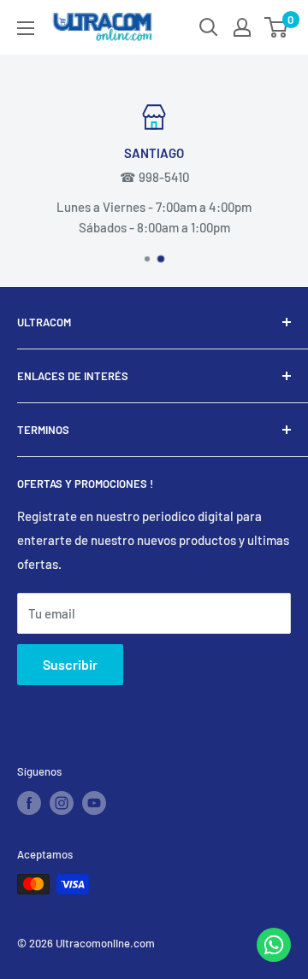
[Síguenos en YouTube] (94, 803)
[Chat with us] (274, 956)
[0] (276, 27)
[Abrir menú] (25, 28)
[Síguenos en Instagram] (62, 803)
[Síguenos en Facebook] (29, 803)
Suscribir (70, 664)
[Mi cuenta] (242, 27)
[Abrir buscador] (208, 27)
